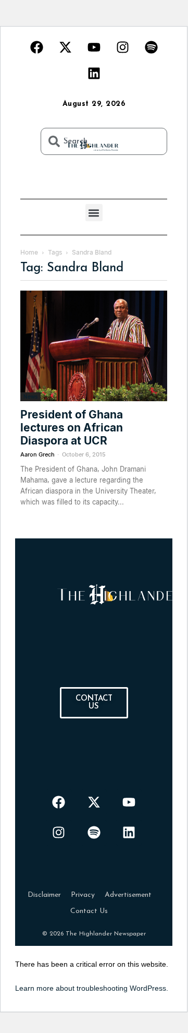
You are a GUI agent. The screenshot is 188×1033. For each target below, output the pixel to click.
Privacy (83, 895)
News (30, 396)
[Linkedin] (94, 73)
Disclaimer (44, 895)
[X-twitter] (65, 47)
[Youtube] (94, 47)
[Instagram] (122, 47)
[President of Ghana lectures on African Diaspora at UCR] (93, 346)
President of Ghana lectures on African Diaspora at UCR (71, 427)
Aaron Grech (37, 454)
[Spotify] (151, 47)
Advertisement (128, 895)
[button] (94, 212)
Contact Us (89, 911)
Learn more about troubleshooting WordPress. (91, 988)
